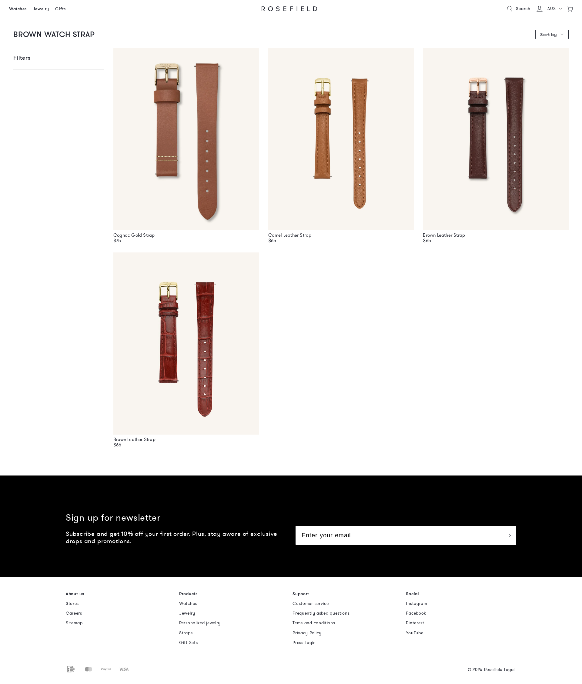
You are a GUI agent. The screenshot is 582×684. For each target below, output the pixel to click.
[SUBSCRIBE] (509, 535)
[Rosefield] (289, 9)
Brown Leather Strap (444, 235)
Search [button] (523, 9)
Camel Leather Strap (290, 235)
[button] (554, 9)
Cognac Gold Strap (134, 235)
